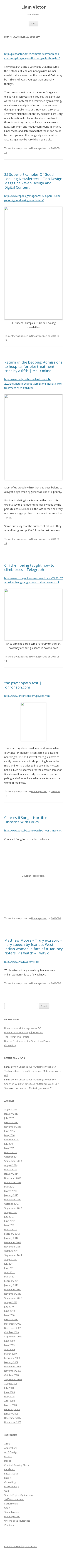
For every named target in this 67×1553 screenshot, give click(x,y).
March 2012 (10, 1229)
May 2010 (9, 1315)
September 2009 (13, 1336)
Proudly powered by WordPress (20, 1546)
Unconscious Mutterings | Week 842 (23, 1032)
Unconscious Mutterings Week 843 (22, 1028)
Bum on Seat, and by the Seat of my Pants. (27, 1041)
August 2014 (10, 1165)
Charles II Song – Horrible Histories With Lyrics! (25, 819)
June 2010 (9, 1310)
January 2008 (11, 1413)
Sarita (7, 1088)
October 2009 (11, 1332)
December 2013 (12, 1178)
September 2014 (13, 1161)
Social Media (11, 1503)
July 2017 (9, 1118)
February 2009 (12, 1358)
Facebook (9, 1469)
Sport (7, 1507)
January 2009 (11, 1362)
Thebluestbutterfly (14, 1071)
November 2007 (12, 1422)
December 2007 (12, 1418)
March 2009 (10, 1353)
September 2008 (13, 1379)
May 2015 (9, 1148)
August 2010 (10, 1302)
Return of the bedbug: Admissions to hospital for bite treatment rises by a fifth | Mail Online (33, 366)
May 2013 (9, 1186)
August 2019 (10, 1109)
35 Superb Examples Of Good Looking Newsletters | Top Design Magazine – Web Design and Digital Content (33, 181)
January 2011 (11, 1285)
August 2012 (10, 1212)
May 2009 (9, 1345)
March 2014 (10, 1169)
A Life (7, 1443)
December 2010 (12, 1289)
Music (7, 1477)
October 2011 (11, 1250)
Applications (11, 1447)
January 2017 (11, 1122)
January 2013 (11, 1195)
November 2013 (12, 1182)
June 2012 (9, 1220)
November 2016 (12, 1126)
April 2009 (9, 1349)
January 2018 (11, 1113)
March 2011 (10, 1276)
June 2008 (9, 1392)
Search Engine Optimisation (19, 1495)
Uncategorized (39, 148)
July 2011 (9, 1263)
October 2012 (11, 1203)
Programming (11, 1486)
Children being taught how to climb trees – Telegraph (29, 567)
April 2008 (9, 1400)
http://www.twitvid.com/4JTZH (21, 961)
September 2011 (13, 1255)
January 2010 (11, 1319)
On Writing (10, 1045)
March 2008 (10, 1405)
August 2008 (10, 1383)
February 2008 (12, 1409)
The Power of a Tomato (16, 1036)
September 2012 (13, 1208)
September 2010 (13, 1298)
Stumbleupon (11, 1512)
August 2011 (10, 1259)
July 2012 (9, 1216)
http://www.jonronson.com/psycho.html (27, 695)
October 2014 (11, 1156)
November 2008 (12, 1370)
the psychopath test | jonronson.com (22, 685)
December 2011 (12, 1242)
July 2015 (9, 1143)
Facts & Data (11, 1473)
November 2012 (12, 1199)
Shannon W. (11, 1083)
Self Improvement (14, 1499)
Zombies (9, 1525)
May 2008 (9, 1396)
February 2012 (12, 1233)
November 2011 (12, 1246)
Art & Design (11, 1452)
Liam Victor (33, 7)
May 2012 (9, 1225)
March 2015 (10, 1152)
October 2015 (11, 1139)
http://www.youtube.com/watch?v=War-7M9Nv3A (32, 830)
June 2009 (9, 1340)
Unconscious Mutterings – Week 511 (34, 1088)
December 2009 (12, 1323)
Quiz (6, 1490)
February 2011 (12, 1280)
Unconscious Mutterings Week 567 (37, 1079)
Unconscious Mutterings (17, 1520)
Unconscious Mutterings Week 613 (37, 1066)
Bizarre (8, 1456)
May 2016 (9, 1135)
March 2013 (10, 1191)
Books (7, 1460)
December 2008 (12, 1366)
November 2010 (12, 1293)
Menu (33, 23)
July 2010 (9, 1306)
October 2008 (11, 1375)
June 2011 (9, 1268)
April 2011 (9, 1272)
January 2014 (11, 1173)
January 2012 (11, 1238)
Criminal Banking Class (16, 1465)
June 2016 (9, 1131)
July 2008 (9, 1388)
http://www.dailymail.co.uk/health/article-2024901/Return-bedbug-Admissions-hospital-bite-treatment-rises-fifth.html (33, 384)
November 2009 (12, 1328)
